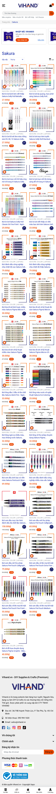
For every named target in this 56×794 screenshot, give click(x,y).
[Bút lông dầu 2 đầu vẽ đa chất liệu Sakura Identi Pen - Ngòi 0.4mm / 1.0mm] (14, 375)
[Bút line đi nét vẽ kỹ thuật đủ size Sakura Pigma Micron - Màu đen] (41, 290)
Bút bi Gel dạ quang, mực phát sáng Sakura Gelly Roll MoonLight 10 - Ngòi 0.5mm (41, 96)
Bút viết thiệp (29, 17)
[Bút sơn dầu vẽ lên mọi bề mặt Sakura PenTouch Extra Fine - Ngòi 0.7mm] (41, 546)
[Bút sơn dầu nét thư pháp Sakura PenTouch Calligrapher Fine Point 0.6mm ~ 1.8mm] (41, 503)
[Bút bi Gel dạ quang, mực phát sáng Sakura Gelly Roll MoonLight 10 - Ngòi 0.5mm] (41, 76)
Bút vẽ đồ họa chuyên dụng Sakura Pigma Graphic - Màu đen (13, 650)
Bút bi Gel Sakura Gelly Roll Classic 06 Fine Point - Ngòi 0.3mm (13, 224)
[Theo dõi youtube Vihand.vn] (19, 727)
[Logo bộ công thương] (15, 776)
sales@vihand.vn (18, 722)
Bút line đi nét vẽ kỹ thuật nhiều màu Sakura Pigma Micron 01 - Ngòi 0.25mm (12, 352)
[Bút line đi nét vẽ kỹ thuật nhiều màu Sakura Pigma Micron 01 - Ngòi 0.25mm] (14, 332)
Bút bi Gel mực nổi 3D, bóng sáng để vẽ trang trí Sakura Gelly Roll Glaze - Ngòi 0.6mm (41, 181)
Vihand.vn (17, 784)
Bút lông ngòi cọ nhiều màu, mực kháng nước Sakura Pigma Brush (13, 437)
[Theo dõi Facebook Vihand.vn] (3, 727)
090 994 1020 (23, 718)
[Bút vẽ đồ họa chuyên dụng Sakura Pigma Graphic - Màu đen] (14, 631)
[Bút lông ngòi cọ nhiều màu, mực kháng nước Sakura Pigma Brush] (14, 418)
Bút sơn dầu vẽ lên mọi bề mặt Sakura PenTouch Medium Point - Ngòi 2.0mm (41, 608)
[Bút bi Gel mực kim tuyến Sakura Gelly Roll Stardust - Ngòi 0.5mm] (41, 119)
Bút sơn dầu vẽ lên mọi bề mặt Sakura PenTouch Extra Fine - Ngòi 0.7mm (41, 565)
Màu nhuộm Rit (18, 17)
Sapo (33, 784)
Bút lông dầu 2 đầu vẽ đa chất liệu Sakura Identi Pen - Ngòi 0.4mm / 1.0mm (14, 394)
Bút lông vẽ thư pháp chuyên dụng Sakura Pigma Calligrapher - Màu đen (40, 437)
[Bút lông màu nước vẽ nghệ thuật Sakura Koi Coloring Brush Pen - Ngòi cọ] (41, 375)
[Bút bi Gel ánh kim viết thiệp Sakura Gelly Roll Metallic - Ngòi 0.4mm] (14, 76)
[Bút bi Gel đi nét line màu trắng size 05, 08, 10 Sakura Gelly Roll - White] (14, 119)
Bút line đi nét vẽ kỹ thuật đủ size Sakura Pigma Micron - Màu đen (40, 309)
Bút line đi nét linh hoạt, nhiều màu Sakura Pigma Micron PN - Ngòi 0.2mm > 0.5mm (14, 309)
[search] (51, 13)
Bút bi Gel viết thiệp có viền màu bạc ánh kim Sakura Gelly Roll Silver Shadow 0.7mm (41, 224)
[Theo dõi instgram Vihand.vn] (13, 727)
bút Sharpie (40, 17)
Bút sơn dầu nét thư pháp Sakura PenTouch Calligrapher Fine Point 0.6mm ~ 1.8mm (41, 523)
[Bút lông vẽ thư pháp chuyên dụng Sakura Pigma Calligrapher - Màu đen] (41, 418)
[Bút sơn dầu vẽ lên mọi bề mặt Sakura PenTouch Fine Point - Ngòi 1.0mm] (14, 588)
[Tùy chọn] (24, 100)
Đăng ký (49, 752)
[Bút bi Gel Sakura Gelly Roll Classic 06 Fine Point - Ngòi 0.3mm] (14, 204)
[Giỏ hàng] (50, 5)
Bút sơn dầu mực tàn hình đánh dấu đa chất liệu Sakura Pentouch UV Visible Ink (13, 523)
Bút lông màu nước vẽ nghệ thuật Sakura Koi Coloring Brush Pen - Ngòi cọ (40, 394)
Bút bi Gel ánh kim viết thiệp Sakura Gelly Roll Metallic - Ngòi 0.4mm (13, 96)
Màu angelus (6, 17)
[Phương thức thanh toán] (18, 765)
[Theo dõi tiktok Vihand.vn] (24, 727)
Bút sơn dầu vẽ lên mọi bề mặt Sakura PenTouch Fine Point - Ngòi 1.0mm (14, 608)
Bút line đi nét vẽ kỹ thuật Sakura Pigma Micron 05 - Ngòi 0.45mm (39, 352)
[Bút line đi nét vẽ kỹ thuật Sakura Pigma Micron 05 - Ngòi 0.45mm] (41, 332)
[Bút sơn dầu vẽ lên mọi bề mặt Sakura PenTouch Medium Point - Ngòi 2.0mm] (41, 588)
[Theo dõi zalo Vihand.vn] (8, 727)
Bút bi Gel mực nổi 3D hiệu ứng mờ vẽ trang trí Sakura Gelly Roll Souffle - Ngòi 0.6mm (14, 181)
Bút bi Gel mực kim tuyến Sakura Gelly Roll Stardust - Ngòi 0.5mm (40, 139)
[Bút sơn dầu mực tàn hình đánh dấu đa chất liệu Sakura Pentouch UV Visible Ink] (14, 503)
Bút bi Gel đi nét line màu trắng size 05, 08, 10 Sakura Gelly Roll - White (14, 139)
